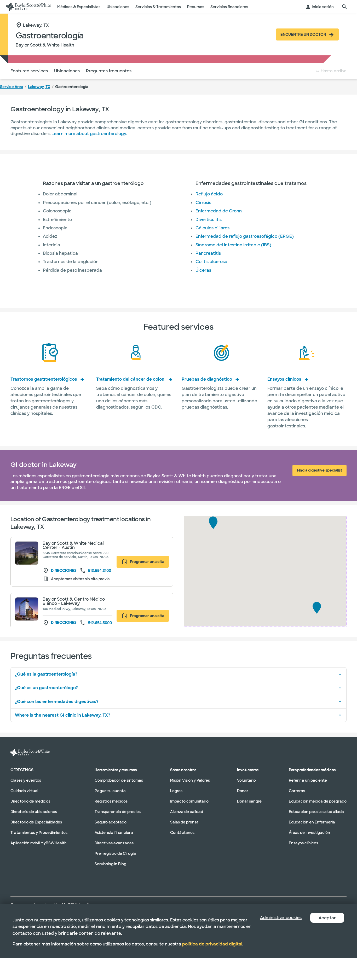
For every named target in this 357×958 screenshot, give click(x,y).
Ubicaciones (67, 71)
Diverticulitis (208, 219)
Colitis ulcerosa (211, 261)
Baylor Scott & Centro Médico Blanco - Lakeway (74, 601)
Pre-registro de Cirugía (115, 853)
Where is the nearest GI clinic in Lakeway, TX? (62, 715)
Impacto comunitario (189, 801)
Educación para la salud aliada (316, 811)
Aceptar (327, 918)
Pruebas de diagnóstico (207, 379)
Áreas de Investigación (309, 832)
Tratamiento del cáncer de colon (130, 379)
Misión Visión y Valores (190, 780)
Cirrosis (203, 202)
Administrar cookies (281, 917)
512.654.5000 (100, 622)
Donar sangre (249, 801)
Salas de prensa (184, 822)
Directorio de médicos (30, 801)
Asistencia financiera (114, 832)
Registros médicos (111, 801)
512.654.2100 (99, 570)
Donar (242, 790)
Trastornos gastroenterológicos (43, 379)
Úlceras (203, 270)
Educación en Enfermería (312, 822)
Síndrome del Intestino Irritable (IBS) (233, 245)
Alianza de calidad (186, 811)
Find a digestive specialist (319, 470)
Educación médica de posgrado (318, 801)
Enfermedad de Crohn (218, 211)
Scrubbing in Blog (110, 863)
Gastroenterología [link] (71, 86)
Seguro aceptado (110, 822)
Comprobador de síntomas (119, 780)
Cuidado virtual (24, 790)
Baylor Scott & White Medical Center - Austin (73, 545)
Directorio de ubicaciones (33, 811)
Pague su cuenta (110, 790)
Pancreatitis (208, 253)
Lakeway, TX (39, 86)
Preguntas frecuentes (108, 71)
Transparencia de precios (118, 811)
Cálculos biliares (212, 228)
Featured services (29, 71)
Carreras (297, 790)
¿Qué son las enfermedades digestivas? (57, 701)
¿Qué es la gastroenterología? (46, 674)
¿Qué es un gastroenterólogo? (46, 687)
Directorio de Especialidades (36, 822)
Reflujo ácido (209, 194)
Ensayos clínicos (284, 379)
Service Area (11, 86)
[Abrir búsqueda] (344, 7)
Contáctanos (182, 832)
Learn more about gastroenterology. (89, 133)
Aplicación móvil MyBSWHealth (38, 842)
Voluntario (246, 780)
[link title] (28, 7)
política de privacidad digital (212, 944)
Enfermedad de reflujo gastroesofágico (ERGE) (244, 236)
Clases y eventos (25, 780)
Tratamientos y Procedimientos (38, 832)
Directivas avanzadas (114, 842)
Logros (176, 790)
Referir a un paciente (308, 780)
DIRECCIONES (63, 570)
